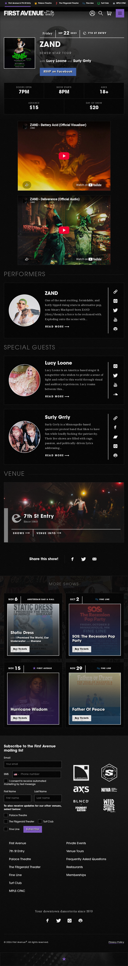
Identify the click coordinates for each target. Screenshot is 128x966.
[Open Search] (101, 13)
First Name (10, 792)
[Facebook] (115, 427)
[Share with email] (94, 559)
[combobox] (16, 774)
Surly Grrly (57, 417)
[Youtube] (115, 320)
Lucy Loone (58, 363)
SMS (6, 774)
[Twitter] (115, 310)
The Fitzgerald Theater (21, 822)
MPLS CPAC (17, 891)
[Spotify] (115, 329)
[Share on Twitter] (83, 559)
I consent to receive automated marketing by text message (25, 783)
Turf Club (48, 822)
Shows (18, 533)
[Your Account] (92, 13)
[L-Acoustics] (81, 773)
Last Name (40, 792)
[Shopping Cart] (109, 13)
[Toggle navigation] (120, 13)
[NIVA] (109, 790)
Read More (54, 327)
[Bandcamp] (115, 437)
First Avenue (17, 843)
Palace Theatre (18, 815)
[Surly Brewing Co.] (109, 773)
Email (7, 758)
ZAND (51, 293)
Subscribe (32, 829)
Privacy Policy (116, 942)
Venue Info (46, 533)
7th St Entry (17, 851)
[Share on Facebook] (72, 559)
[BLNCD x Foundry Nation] (81, 805)
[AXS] (81, 789)
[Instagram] (115, 301)
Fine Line (14, 829)
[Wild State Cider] (109, 805)
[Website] (115, 292)
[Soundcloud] (115, 394)
